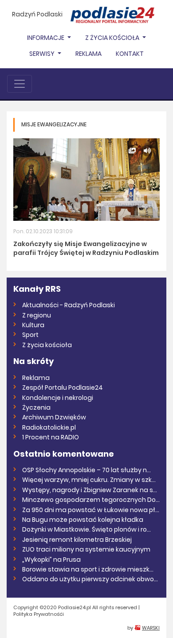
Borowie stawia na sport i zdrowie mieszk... (87, 569)
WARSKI (151, 627)
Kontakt (130, 53)
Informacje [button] (46, 37)
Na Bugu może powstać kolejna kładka (82, 519)
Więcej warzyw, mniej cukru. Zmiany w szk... (89, 479)
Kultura (33, 325)
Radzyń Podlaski (37, 14)
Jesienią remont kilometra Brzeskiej (77, 539)
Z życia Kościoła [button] (113, 37)
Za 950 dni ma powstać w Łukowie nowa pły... (91, 509)
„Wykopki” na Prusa (51, 559)
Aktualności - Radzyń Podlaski (68, 305)
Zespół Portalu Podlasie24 (62, 387)
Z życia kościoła (47, 345)
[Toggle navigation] (19, 84)
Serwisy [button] (42, 53)
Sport (30, 334)
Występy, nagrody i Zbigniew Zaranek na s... (89, 489)
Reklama (88, 53)
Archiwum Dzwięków (54, 417)
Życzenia (36, 407)
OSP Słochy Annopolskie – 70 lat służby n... (86, 470)
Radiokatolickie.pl (49, 427)
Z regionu (36, 315)
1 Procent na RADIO (50, 437)
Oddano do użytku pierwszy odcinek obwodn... (91, 579)
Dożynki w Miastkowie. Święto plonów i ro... (86, 529)
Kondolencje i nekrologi (57, 397)
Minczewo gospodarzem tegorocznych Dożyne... (91, 499)
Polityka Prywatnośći (38, 614)
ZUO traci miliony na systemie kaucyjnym (86, 549)
